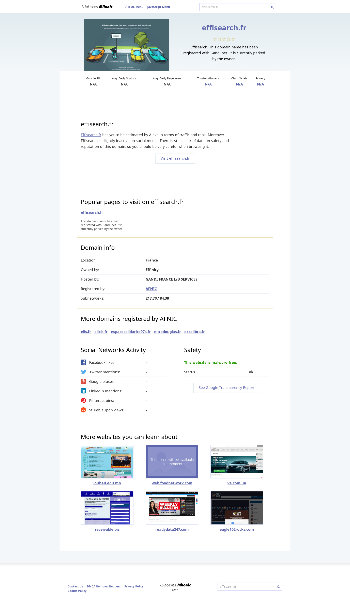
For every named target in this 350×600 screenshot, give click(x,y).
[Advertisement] (175, 101)
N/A (208, 84)
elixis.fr (101, 331)
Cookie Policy (77, 591)
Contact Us (75, 586)
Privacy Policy (134, 586)
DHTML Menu (134, 7)
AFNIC (151, 288)
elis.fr (86, 331)
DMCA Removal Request (104, 586)
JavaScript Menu (158, 7)
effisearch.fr (224, 28)
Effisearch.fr (91, 134)
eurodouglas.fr (167, 331)
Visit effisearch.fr (175, 158)
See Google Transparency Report (227, 387)
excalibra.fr (194, 331)
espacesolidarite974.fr (131, 331)
